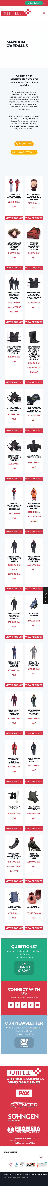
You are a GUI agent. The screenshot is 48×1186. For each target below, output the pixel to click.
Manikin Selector (33, 3)
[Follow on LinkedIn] (11, 1005)
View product (14, 218)
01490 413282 (25, 143)
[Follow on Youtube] (37, 1005)
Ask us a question (22, 152)
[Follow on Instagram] (17, 1005)
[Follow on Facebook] (31, 1005)
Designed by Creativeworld (16, 1177)
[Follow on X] (24, 1005)
